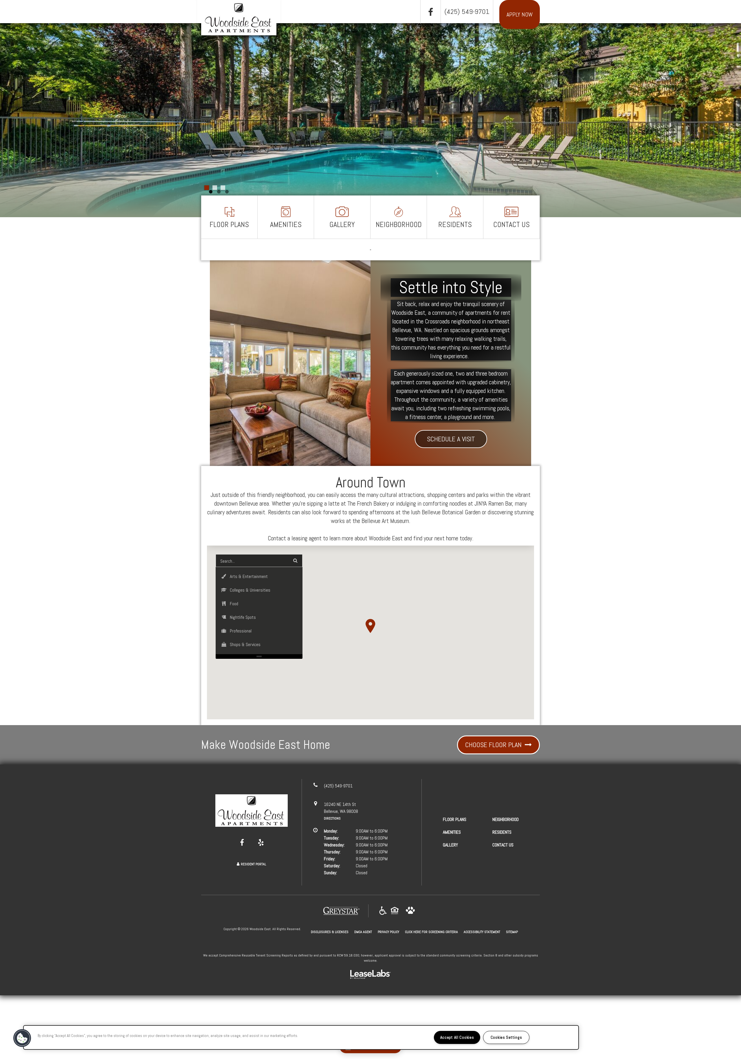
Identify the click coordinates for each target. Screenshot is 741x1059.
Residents (455, 224)
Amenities (286, 224)
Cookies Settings (506, 1037)
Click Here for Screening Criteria (431, 931)
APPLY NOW (520, 14)
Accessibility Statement (482, 932)
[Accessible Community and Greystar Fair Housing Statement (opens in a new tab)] (383, 910)
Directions (332, 818)
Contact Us (511, 224)
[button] (430, 12)
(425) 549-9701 (466, 11)
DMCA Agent (363, 931)
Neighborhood (399, 224)
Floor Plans (229, 224)
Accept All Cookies (457, 1037)
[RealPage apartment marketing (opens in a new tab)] (370, 975)
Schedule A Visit (451, 438)
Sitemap (512, 932)
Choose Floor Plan (494, 744)
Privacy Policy (388, 931)
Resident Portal (253, 864)
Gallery (342, 224)
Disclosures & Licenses (330, 931)
